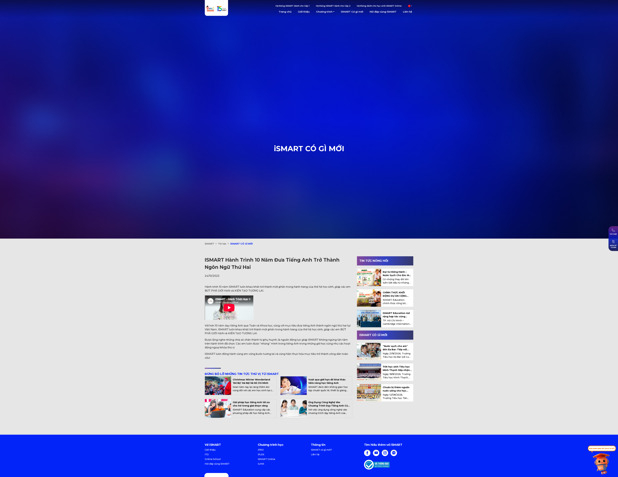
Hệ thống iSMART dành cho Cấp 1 (292, 6)
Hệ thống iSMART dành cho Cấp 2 (333, 6)
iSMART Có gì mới (352, 11)
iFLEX (261, 454)
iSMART (209, 243)
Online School (212, 459)
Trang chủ (285, 11)
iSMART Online (266, 459)
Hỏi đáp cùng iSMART (383, 11)
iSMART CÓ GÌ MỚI (241, 243)
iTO (207, 454)
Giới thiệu (304, 11)
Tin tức (222, 243)
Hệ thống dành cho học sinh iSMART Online (379, 6)
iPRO (261, 449)
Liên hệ (407, 11)
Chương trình (324, 11)
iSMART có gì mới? (321, 449)
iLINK (261, 463)
